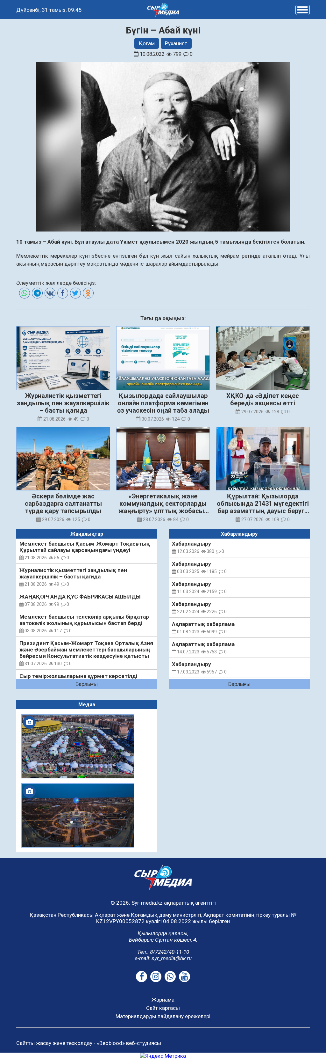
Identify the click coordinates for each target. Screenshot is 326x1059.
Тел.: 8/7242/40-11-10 (163, 952)
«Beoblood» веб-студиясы (129, 1043)
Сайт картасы (163, 1008)
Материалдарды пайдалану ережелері (163, 1016)
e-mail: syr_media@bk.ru (163, 958)
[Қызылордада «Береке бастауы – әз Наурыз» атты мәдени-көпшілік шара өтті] (77, 746)
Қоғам (147, 43)
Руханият (176, 43)
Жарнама (163, 999)
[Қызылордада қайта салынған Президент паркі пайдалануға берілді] (77, 815)
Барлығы (86, 684)
